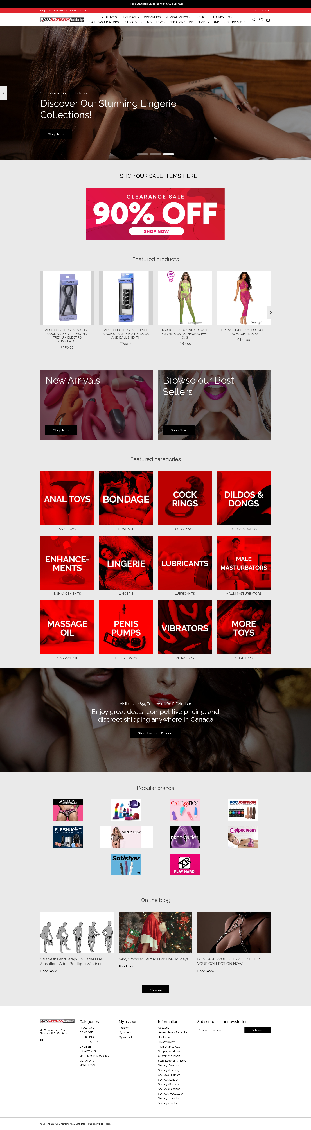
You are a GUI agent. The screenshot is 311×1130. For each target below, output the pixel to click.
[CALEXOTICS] (184, 810)
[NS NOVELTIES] (184, 837)
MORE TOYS (244, 658)
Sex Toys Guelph (168, 1103)
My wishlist (125, 1037)
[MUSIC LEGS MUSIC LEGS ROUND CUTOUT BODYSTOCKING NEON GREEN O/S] (185, 298)
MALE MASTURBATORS (244, 593)
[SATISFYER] (126, 865)
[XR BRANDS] (184, 865)
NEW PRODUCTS (234, 22)
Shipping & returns (169, 1051)
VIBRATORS (185, 658)
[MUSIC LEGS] (126, 837)
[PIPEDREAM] (242, 837)
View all (155, 989)
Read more (48, 971)
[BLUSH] (126, 810)
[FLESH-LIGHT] (68, 837)
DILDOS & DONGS (243, 529)
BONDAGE (126, 529)
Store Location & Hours (155, 733)
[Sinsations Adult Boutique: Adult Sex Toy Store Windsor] (62, 20)
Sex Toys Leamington (171, 1070)
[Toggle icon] (254, 20)
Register (124, 1027)
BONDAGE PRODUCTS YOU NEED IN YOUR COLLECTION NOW (229, 961)
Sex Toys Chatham (169, 1074)
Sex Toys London (168, 1079)
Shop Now (56, 134)
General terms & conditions (174, 1032)
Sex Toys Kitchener (169, 1084)
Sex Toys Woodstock (170, 1093)
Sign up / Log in (261, 10)
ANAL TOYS (67, 529)
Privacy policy (166, 1041)
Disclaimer (164, 1037)
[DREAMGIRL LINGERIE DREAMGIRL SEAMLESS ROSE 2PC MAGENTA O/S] (244, 298)
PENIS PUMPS (126, 658)
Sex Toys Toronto (168, 1098)
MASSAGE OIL (67, 658)
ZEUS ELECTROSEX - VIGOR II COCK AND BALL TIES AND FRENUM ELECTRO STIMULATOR (67, 335)
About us (163, 1027)
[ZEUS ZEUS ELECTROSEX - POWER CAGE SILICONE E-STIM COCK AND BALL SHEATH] (126, 298)
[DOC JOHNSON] (242, 810)
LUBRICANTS (185, 593)
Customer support (169, 1055)
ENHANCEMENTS (67, 593)
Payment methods (169, 1046)
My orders (125, 1032)
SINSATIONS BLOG (181, 22)
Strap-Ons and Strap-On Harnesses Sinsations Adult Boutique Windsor (71, 961)
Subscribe (258, 1030)
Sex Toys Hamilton (169, 1088)
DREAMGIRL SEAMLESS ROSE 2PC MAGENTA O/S (243, 331)
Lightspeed (105, 1124)
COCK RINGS (152, 17)
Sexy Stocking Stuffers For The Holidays (154, 959)
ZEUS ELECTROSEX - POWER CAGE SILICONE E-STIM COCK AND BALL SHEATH (126, 333)
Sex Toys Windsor (168, 1065)
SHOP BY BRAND (208, 22)
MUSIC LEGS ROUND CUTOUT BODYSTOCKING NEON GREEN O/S (184, 333)
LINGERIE (126, 593)
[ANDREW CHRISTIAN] (68, 810)
